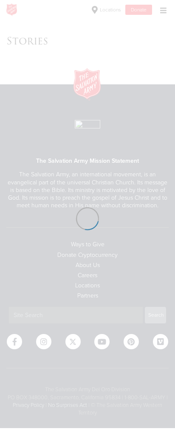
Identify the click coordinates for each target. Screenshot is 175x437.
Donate (139, 10)
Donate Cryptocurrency (87, 255)
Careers (87, 275)
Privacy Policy (28, 405)
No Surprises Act (67, 405)
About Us (88, 265)
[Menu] (161, 9)
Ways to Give (87, 244)
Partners (87, 295)
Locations (110, 10)
